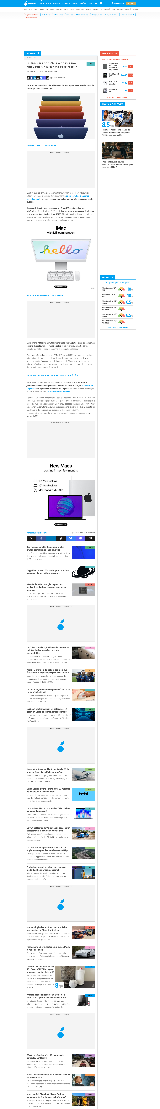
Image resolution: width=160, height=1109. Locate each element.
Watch (42, 9)
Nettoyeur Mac (97, 15)
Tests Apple (46, 15)
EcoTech (96, 9)
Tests (48, 3)
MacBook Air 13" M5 (109, 289)
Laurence (32, 72)
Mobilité (59, 9)
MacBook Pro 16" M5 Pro (109, 315)
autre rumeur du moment (59, 391)
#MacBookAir (41, 533)
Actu (42, 3)
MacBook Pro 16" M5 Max (109, 322)
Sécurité (128, 9)
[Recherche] (101, 3)
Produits (66, 3)
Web (113, 9)
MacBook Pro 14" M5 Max (109, 309)
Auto (72, 9)
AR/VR (66, 9)
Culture (120, 9)
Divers (135, 9)
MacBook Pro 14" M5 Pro (109, 302)
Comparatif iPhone (111, 15)
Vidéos (83, 3)
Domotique (80, 9)
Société (107, 9)
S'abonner (131, 3)
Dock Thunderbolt (128, 15)
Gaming (88, 9)
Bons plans (93, 3)
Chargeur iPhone (82, 15)
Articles (56, 3)
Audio (52, 9)
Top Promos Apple (31, 15)
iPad (30, 9)
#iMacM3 (31, 533)
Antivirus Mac (58, 15)
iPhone (25, 9)
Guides (75, 3)
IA (101, 9)
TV (47, 9)
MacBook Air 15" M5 (109, 296)
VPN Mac (70, 15)
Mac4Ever (29, 58)
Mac (36, 9)
